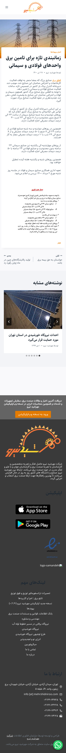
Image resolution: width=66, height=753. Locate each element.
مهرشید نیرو (51, 72)
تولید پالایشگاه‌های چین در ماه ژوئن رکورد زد (17, 259)
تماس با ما (30, 649)
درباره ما (30, 655)
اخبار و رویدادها (56, 52)
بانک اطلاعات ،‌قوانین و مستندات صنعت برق (30, 614)
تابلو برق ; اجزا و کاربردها (30, 598)
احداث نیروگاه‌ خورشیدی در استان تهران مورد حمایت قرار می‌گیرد (33, 337)
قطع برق (56, 80)
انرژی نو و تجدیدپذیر (30, 639)
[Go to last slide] (57, 321)
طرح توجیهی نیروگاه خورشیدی (30, 634)
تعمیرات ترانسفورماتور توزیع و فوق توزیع (30, 593)
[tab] (39, 355)
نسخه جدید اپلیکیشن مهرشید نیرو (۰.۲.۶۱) (30, 603)
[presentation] (33, 309)
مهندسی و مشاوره (30, 619)
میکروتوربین (31, 644)
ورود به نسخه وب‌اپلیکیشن (33, 414)
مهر (59, 243)
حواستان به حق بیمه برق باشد (49, 259)
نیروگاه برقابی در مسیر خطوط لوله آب (30, 624)
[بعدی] (9, 321)
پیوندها (30, 609)
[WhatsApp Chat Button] (58, 745)
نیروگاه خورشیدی (30, 629)
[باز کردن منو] (7, 7)
